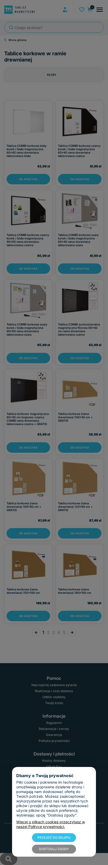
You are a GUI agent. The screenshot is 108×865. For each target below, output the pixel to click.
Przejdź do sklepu (54, 837)
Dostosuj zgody (54, 849)
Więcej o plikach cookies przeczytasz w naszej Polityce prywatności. (50, 824)
